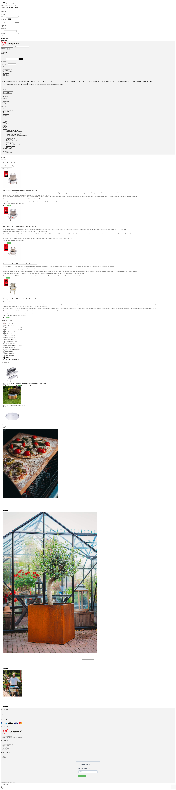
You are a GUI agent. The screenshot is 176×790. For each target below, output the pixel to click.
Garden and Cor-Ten (10, 137)
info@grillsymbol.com (8, 736)
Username (3, 14)
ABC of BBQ (9, 147)
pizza (159, 81)
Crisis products (8, 323)
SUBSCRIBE (82, 776)
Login (17, 22)
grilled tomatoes (85, 81)
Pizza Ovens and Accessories (12, 329)
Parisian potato (154, 81)
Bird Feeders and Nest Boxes (12, 345)
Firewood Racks (9, 343)
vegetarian (53, 84)
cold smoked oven (56, 81)
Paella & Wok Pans (9, 347)
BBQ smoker (31, 81)
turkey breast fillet (43, 84)
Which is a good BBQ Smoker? (13, 144)
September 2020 (7, 71)
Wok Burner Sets (9, 333)
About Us (5, 89)
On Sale (5, 126)
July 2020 (5, 74)
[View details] (12, 187)
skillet (15, 84)
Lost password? (4, 19)
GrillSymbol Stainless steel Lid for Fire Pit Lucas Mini (14, 426)
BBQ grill (18, 81)
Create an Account (13, 7)
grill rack (95, 81)
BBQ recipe (24, 81)
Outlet (4, 125)
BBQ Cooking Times (10, 146)
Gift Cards (8, 123)
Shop (4, 122)
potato (2, 84)
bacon (5, 81)
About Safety (9, 139)
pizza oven (166, 81)
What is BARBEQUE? (10, 143)
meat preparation (125, 81)
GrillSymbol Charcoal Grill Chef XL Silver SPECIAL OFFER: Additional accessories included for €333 (24, 383)
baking (9, 81)
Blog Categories (4, 64)
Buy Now (9, 205)
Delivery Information (7, 93)
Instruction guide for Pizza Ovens (13, 134)
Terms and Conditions (8, 91)
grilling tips (90, 81)
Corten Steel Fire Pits (9, 325)
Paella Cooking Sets (9, 331)
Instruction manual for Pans (12, 130)
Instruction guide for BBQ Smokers (14, 131)
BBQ (14, 81)
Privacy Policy (6, 92)
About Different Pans (10, 138)
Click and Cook (9, 142)
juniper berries (113, 81)
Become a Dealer (10, 154)
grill (73, 81)
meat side (132, 81)
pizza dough (162, 81)
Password (3, 16)
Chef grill (44, 81)
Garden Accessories (9, 355)
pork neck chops (172, 81)
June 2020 (5, 75)
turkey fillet (49, 84)
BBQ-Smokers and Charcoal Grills (12, 327)
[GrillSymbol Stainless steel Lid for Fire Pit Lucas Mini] (12, 424)
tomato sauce (37, 84)
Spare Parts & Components (11, 359)
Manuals (5, 129)
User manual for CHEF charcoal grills (14, 133)
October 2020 (6, 70)
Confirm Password (5, 36)
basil (12, 81)
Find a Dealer (9, 152)
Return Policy (6, 95)
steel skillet (31, 84)
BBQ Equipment (8, 353)
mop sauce (138, 81)
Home (2, 159)
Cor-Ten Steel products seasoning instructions (16, 135)
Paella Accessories (9, 337)
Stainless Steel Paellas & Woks (12, 349)
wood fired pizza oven (59, 84)
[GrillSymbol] (10, 45)
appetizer (2, 81)
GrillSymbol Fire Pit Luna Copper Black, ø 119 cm (14, 405)
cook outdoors (62, 81)
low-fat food (118, 81)
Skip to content (4, 52)
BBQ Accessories (9, 335)
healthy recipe (102, 81)
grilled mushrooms (78, 81)
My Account (6, 101)
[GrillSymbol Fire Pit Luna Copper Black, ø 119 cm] (12, 404)
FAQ (4, 150)
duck (66, 81)
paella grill (147, 81)
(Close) (13, 19)
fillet (68, 81)
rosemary (11, 84)
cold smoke (50, 81)
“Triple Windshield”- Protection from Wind (15, 140)
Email (2, 31)
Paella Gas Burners (9, 351)
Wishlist (5, 103)
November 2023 (7, 69)
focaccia (70, 81)
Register (5, 40)
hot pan (108, 81)
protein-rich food (6, 84)
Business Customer (7, 148)
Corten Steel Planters (9, 339)
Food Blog (5, 127)
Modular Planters (10, 341)
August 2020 (6, 73)
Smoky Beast (22, 84)
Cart (4, 102)
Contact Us (5, 96)
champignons (38, 81)
